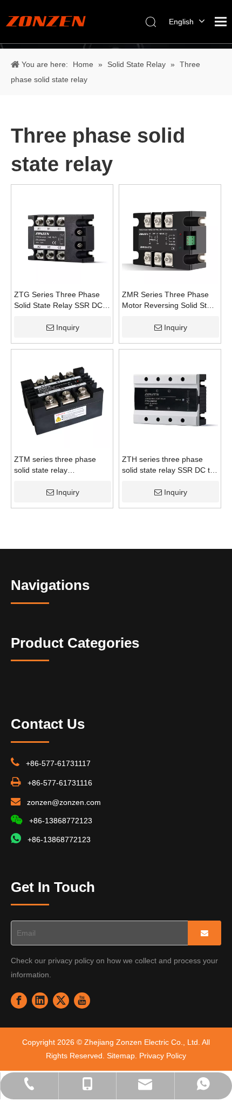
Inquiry (67, 327)
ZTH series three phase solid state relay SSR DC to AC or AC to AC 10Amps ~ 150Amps (168, 465)
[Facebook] (19, 1000)
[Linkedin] (40, 1000)
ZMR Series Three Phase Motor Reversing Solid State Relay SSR (169, 300)
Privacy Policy (162, 1055)
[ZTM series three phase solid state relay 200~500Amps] (62, 399)
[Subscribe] (204, 933)
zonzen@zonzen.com (64, 802)
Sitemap (121, 1055)
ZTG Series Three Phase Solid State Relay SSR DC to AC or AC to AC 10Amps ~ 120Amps (59, 300)
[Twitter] (61, 1000)
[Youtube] (82, 1000)
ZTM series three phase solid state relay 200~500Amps (55, 465)
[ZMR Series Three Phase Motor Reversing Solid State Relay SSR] (170, 235)
